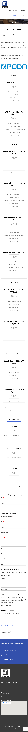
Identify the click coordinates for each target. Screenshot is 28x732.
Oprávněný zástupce (5, 558)
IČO (2, 543)
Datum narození (4, 584)
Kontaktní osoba (5, 532)
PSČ (2, 508)
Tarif (2, 489)
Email (2, 564)
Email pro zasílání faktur (7, 605)
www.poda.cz (6, 60)
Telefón (3, 537)
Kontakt (22, 15)
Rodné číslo (3, 578)
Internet (15, 15)
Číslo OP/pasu (4, 589)
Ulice (2, 497)
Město (2, 503)
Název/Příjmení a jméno (7, 516)
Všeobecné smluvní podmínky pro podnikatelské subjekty (13, 629)
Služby (15, 10)
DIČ (1, 548)
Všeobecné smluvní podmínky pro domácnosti (11, 625)
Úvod (9, 10)
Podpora (23, 10)
